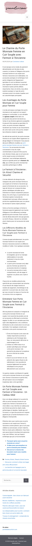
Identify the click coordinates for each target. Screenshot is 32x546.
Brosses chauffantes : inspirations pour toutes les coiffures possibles (14, 502)
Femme (7, 459)
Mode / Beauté (15, 459)
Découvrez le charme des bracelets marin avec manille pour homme (16, 452)
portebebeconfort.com (10, 529)
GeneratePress (16, 543)
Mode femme (24, 459)
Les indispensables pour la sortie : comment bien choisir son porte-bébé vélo (16, 512)
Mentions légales (13, 538)
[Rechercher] (26, 480)
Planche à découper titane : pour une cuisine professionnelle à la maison (14, 507)
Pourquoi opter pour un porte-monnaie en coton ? (17, 442)
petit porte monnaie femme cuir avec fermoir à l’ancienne (15, 145)
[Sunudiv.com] (15, 8)
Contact (21, 538)
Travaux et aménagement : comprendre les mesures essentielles (16, 517)
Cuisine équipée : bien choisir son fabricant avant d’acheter (16, 496)
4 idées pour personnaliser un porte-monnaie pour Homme (17, 446)
